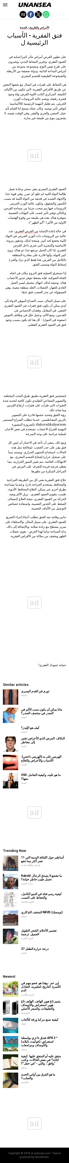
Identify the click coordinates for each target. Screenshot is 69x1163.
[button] (5, 4)
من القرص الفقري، (26, 231)
